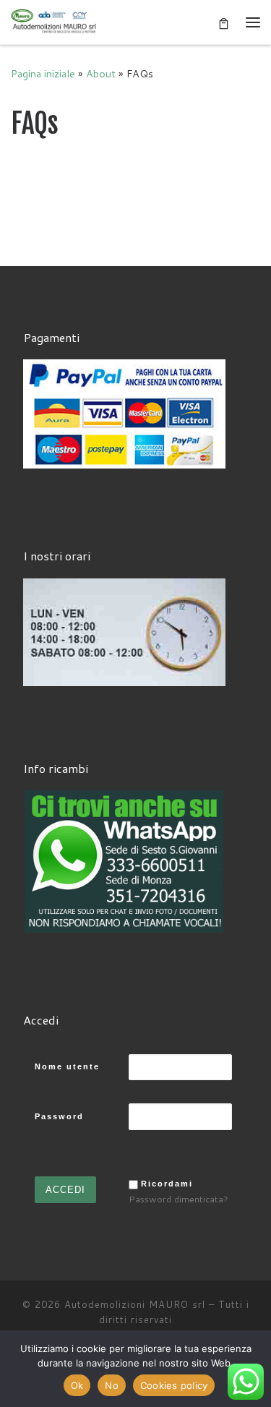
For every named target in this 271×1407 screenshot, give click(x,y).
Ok (77, 1385)
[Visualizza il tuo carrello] (223, 22)
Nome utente (67, 1066)
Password (59, 1116)
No (112, 1385)
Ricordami (167, 1183)
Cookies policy (174, 1385)
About (101, 73)
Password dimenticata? (178, 1198)
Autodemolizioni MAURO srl (134, 1304)
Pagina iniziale (43, 73)
